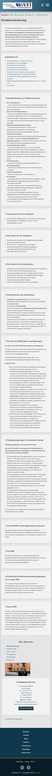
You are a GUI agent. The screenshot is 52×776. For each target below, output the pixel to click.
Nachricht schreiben (26, 708)
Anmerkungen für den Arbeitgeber (17, 63)
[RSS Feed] (22, 767)
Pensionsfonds (11, 657)
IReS (20, 772)
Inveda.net (37, 772)
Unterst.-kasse (11, 651)
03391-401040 (27, 695)
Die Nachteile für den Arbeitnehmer (17, 70)
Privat (11, 15)
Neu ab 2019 (11, 85)
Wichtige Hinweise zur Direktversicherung (20, 61)
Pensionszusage (11, 649)
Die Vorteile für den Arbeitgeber (16, 65)
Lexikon (26, 761)
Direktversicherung (12, 646)
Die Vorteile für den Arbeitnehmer (17, 67)
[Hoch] (6, 99)
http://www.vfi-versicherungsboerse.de (26, 704)
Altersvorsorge (19, 15)
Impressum (19, 761)
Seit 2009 (10, 79)
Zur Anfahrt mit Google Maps (14, 719)
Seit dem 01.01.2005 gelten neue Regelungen (21, 72)
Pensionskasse (11, 654)
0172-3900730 (27, 697)
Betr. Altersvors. (30, 15)
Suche (32, 761)
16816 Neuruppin (26, 693)
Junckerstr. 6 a (27, 690)
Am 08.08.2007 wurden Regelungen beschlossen (22, 76)
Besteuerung (10, 660)
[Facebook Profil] (28, 767)
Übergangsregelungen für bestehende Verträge (21, 74)
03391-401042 (27, 700)
